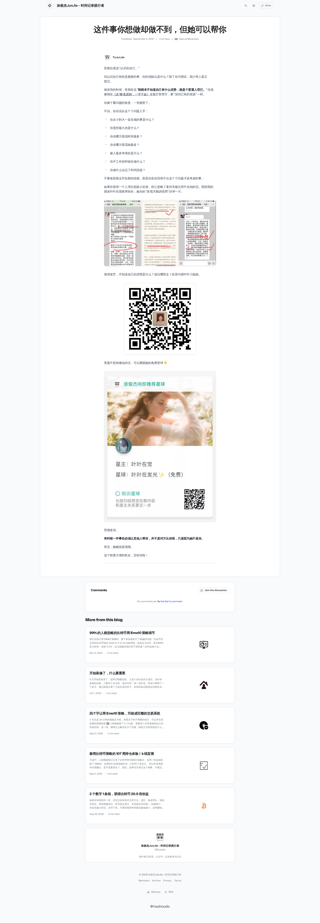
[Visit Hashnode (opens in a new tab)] (160, 906)
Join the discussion (216, 590)
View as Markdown (189, 39)
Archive (156, 881)
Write (268, 6)
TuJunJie (118, 57)
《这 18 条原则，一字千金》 (131, 94)
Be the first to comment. (170, 602)
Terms (177, 881)
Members (144, 881)
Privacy (167, 881)
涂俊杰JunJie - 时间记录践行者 (80, 5)
